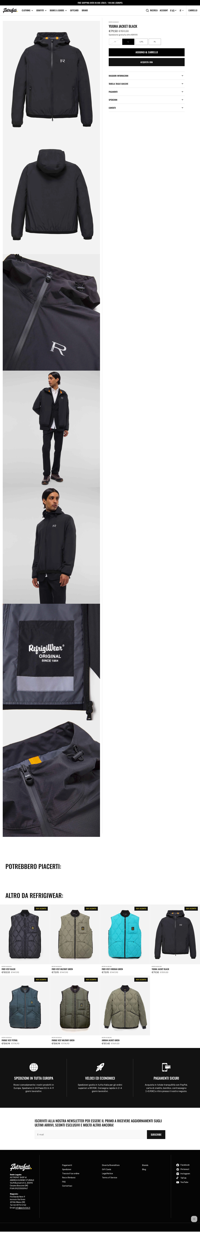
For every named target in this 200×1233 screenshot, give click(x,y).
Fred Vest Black (8, 969)
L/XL (144, 43)
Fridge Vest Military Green (63, 1040)
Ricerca (154, 10)
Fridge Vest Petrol (10, 1040)
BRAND (85, 10)
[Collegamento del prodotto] (25, 940)
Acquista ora (146, 62)
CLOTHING (26, 10)
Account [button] (164, 10)
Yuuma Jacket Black (160, 969)
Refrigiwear (114, 22)
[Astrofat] (10, 10)
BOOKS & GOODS (57, 10)
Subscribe (156, 1134)
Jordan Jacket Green (110, 1040)
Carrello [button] (192, 10)
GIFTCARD (74, 10)
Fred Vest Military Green (62, 969)
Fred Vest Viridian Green (112, 969)
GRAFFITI (40, 10)
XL (157, 43)
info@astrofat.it (23, 1208)
